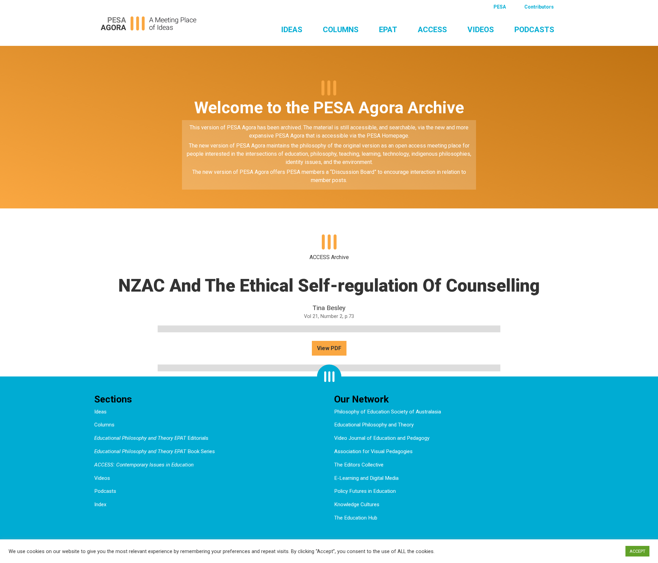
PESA (500, 7)
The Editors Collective (358, 465)
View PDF (329, 348)
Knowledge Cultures (356, 504)
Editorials (151, 438)
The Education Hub (355, 518)
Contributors (539, 7)
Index (100, 504)
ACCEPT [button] (637, 551)
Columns (340, 29)
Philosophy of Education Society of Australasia (387, 412)
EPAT (388, 29)
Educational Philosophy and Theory (374, 425)
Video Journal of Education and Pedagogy (381, 438)
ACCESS (432, 29)
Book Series (154, 451)
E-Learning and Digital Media (366, 478)
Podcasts (534, 29)
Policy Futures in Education (365, 491)
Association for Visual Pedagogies (373, 451)
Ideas (291, 29)
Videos (480, 29)
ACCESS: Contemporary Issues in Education (144, 465)
